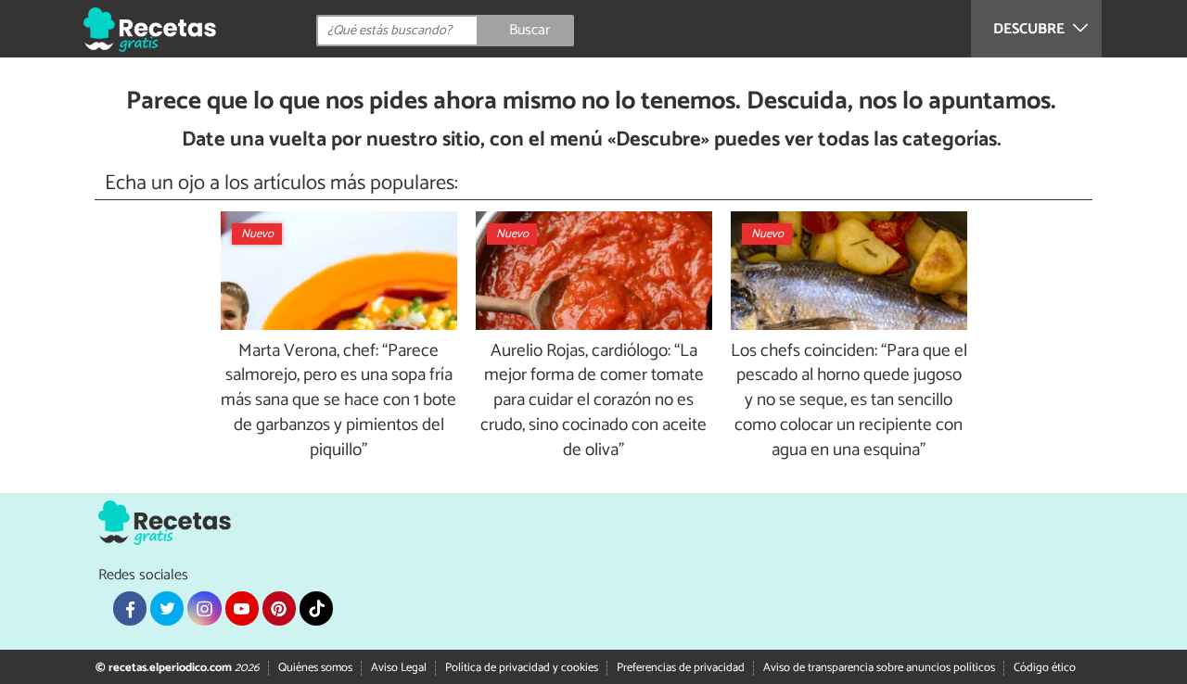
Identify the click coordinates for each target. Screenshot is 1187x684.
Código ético (1045, 668)
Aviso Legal (399, 668)
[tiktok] (316, 608)
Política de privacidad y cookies (521, 668)
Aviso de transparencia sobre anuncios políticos (879, 668)
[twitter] (167, 608)
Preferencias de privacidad (681, 668)
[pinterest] (279, 608)
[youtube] (242, 608)
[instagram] (204, 608)
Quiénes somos (315, 668)
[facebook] (130, 608)
